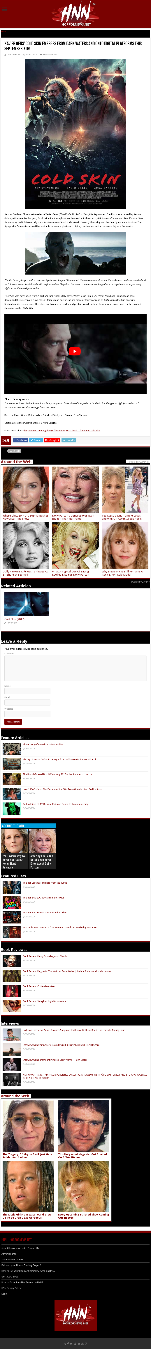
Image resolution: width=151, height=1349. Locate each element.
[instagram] (86, 1343)
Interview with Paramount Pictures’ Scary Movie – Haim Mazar (55, 1059)
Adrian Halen (14, 55)
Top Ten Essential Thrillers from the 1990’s (45, 882)
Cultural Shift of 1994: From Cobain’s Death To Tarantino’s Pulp (56, 804)
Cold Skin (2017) (14, 619)
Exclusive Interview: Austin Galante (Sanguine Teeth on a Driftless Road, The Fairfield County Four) (74, 1030)
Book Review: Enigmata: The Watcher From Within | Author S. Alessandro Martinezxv (67, 971)
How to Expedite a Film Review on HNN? (22, 1282)
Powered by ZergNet (140, 582)
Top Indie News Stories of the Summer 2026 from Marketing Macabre (59, 927)
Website (8, 708)
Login (4, 1293)
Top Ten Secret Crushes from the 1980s (43, 897)
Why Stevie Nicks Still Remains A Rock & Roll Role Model (122, 573)
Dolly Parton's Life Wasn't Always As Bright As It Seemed (25, 573)
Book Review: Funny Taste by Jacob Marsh (45, 956)
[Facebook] (68, 1343)
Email (7, 697)
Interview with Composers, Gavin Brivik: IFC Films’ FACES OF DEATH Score (61, 1045)
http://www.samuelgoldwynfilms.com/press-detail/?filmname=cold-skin (62, 430)
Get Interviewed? (10, 1276)
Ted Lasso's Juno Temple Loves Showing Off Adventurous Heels (122, 517)
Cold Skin (15, 451)
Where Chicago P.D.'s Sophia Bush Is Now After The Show (25, 517)
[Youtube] (82, 1343)
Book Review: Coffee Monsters (39, 986)
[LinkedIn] (78, 1343)
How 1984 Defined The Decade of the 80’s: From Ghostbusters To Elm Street (63, 789)
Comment (9, 653)
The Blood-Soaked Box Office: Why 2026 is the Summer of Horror (57, 774)
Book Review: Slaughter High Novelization (44, 1001)
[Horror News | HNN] (75, 13)
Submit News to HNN (12, 1259)
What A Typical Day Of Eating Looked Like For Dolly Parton (70, 573)
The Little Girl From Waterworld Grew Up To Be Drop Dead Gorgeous (27, 1216)
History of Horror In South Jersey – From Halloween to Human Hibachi (59, 759)
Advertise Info (9, 1253)
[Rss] (64, 1343)
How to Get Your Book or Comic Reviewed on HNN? (28, 1271)
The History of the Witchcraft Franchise (43, 744)
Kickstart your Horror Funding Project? (21, 1265)
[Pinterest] (75, 1343)
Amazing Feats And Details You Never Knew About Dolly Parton (41, 861)
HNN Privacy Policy (11, 1288)
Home (4, 31)
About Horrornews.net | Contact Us (20, 1248)
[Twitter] (71, 1343)
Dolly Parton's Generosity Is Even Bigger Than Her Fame (73, 517)
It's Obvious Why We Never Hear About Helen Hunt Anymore (14, 861)
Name (7, 686)
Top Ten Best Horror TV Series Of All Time (45, 912)
